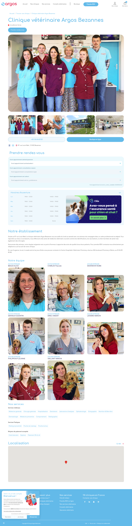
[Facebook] (85, 501)
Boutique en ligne (95, 139)
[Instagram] (98, 501)
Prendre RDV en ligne (67, 501)
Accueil (12, 13)
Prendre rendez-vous (17, 30)
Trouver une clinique (23, 13)
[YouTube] (94, 501)
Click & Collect (64, 498)
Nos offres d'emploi (43, 504)
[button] (66, 462)
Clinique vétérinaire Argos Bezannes (43, 13)
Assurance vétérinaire (67, 510)
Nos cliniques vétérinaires (45, 501)
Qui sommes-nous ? (43, 498)
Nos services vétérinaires (68, 504)
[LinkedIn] (89, 501)
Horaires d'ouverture (20, 193)
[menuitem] (25, 4)
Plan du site (92, 523)
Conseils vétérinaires (66, 507)
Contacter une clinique (90, 498)
